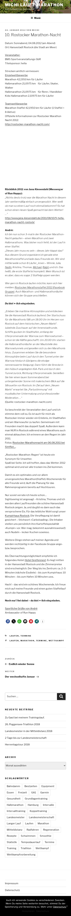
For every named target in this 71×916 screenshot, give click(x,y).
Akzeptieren (28, 911)
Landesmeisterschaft (41, 817)
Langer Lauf (14, 823)
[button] (8, 621)
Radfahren (33, 829)
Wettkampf (56, 640)
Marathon (27, 640)
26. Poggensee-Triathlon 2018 (22, 724)
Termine (26, 636)
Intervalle (48, 804)
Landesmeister (16, 817)
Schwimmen (28, 835)
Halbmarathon (15, 804)
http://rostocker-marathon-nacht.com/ (27, 124)
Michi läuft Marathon (34, 4)
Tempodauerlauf (30, 842)
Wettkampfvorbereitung (21, 854)
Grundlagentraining (36, 798)
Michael (37, 267)
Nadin (8, 267)
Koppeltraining (38, 811)
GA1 (33, 792)
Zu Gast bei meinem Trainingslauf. (24, 717)
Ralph (46, 267)
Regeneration (51, 829)
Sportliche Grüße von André (21, 608)
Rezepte (12, 835)
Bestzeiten (30, 786)
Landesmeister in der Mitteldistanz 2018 (28, 731)
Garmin (44, 792)
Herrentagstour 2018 (17, 744)
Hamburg (33, 804)
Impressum (11, 883)
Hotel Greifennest (35, 560)
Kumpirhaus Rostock (17, 515)
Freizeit (22, 792)
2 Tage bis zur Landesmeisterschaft (26, 737)
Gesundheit (13, 798)
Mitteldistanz (14, 829)
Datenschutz (12, 890)
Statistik (12, 842)
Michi (35, 30)
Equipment (47, 786)
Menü (37, 18)
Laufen (14, 636)
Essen (10, 792)
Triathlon (26, 848)
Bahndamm (13, 786)
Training (11, 848)
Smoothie (45, 835)
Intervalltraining (16, 811)
